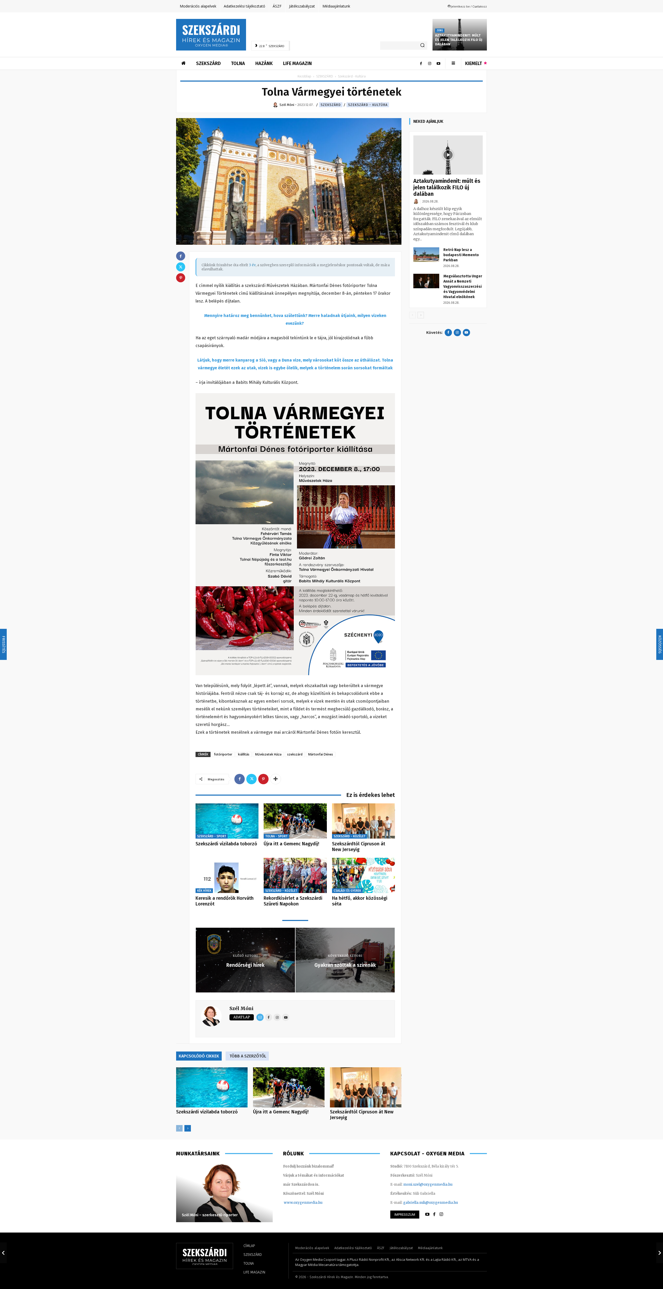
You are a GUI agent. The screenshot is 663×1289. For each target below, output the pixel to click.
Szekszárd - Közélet (349, 836)
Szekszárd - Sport (211, 836)
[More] (275, 779)
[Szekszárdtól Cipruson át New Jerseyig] (363, 821)
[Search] (422, 45)
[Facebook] (421, 63)
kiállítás (243, 754)
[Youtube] (438, 63)
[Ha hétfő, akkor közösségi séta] (363, 875)
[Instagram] (430, 63)
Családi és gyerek (347, 890)
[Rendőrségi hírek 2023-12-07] (3, 1252)
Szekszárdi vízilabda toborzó (226, 844)
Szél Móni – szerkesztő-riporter (210, 1215)
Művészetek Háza (268, 754)
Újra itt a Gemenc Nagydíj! (291, 844)
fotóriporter (223, 754)
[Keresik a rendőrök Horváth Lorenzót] (227, 875)
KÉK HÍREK (204, 890)
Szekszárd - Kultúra (367, 105)
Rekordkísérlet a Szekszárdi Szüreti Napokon (293, 901)
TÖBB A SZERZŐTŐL (247, 1056)
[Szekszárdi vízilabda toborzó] (227, 821)
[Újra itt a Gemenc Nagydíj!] (295, 821)
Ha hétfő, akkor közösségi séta (359, 901)
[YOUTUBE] (427, 1214)
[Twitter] (251, 779)
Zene (440, 30)
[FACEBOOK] (434, 1214)
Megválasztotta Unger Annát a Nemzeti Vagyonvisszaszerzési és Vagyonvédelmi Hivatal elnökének (462, 286)
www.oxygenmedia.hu (303, 1202)
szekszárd (294, 754)
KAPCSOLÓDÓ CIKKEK (199, 1056)
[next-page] (187, 1128)
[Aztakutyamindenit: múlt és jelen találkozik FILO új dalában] (448, 155)
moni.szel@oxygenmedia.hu (427, 1184)
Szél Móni (241, 1008)
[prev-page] (179, 1128)
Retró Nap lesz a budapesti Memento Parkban (461, 255)
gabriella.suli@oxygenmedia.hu (430, 1202)
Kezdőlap (304, 76)
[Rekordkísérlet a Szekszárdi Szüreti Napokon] (295, 875)
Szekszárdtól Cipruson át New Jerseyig (358, 846)
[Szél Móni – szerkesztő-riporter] (224, 1192)
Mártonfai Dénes (320, 754)
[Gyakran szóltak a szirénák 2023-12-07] (659, 1252)
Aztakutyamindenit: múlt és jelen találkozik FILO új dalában (458, 39)
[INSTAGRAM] (441, 1214)
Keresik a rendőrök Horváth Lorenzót (225, 901)
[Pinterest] (263, 779)
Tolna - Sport (276, 836)
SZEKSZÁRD (324, 76)
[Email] (260, 1017)
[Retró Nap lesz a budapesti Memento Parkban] (426, 254)
